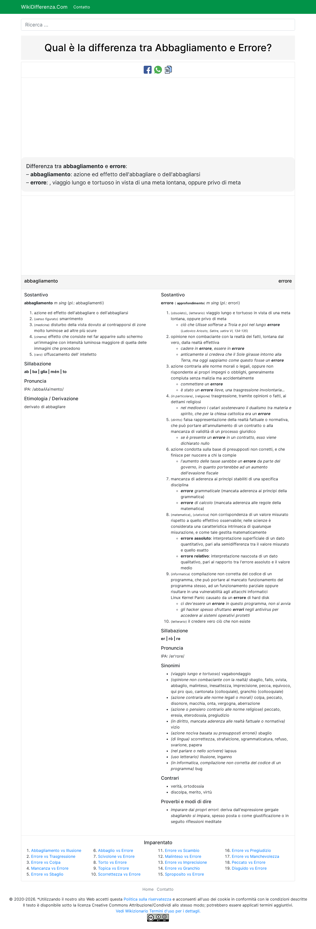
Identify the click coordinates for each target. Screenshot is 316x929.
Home (148, 889)
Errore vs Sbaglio (47, 874)
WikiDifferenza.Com (44, 7)
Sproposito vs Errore (184, 874)
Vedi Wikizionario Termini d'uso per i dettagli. (158, 910)
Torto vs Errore (112, 862)
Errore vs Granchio (182, 868)
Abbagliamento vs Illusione (56, 850)
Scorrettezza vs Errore (119, 874)
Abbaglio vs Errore (115, 850)
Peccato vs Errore (248, 862)
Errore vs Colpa (45, 862)
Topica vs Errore (113, 868)
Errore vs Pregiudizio (251, 850)
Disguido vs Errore (249, 868)
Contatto (81, 6)
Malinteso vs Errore (183, 856)
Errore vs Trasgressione (53, 856)
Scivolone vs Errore (116, 856)
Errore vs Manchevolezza (255, 856)
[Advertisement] (158, 120)
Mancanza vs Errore (49, 868)
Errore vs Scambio (182, 850)
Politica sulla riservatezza (147, 899)
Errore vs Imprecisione (186, 862)
